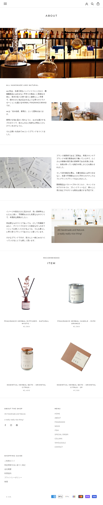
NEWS (57, 426)
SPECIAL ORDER (61, 434)
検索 (6, 481)
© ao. (9, 497)
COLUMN (58, 438)
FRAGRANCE (60, 422)
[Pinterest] (17, 425)
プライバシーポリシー (13, 477)
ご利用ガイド (9, 461)
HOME (57, 414)
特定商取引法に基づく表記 (14, 465)
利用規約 (7, 473)
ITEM (57, 430)
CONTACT (59, 447)
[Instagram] (11, 425)
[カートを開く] (98, 3)
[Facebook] (5, 425)
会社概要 (7, 469)
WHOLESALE (60, 443)
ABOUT (58, 418)
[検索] (92, 3)
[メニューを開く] (5, 4)
